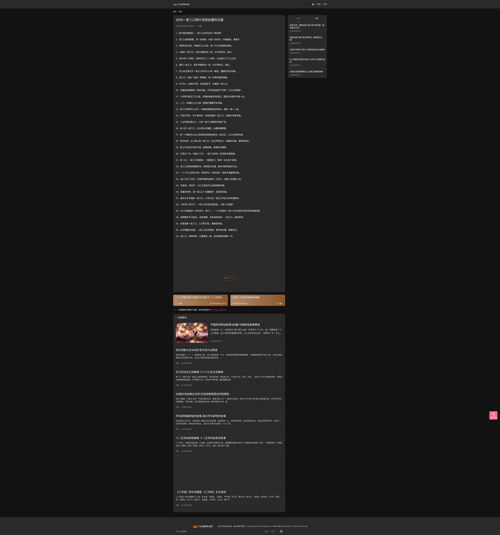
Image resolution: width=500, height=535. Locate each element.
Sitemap (304, 526)
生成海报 (182, 531)
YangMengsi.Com (266, 526)
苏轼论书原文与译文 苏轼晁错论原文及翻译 (307, 50)
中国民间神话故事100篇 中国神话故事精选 (235, 324)
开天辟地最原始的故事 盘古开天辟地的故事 (201, 416)
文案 (200, 26)
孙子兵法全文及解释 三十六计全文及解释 (199, 372)
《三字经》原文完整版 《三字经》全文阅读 (201, 492)
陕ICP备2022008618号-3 (282, 526)
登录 (318, 4)
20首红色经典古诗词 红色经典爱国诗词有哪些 (202, 394)
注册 (325, 4)
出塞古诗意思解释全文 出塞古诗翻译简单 (306, 71)
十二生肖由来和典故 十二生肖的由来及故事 (201, 438)
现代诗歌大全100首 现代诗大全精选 (196, 350)
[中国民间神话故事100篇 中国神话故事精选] (192, 333)
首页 (174, 12)
